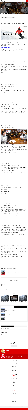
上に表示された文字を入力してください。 (14, 343)
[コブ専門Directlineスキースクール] (3, 1)
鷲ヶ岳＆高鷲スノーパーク (14, 378)
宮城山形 (14, 381)
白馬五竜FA (14, 382)
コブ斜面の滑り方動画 (14, 393)
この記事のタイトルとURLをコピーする (14, 20)
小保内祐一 (5, 284)
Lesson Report (14, 370)
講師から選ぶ (14, 385)
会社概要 (22, 406)
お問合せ (6, 406)
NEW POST (3, 13)
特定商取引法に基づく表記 (11, 406)
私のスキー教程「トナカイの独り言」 (5, 47)
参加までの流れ (14, 366)
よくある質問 (14, 367)
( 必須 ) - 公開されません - (4, 332)
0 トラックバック (20, 326)
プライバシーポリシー (17, 406)
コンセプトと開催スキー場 (14, 363)
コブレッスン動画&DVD (14, 394)
